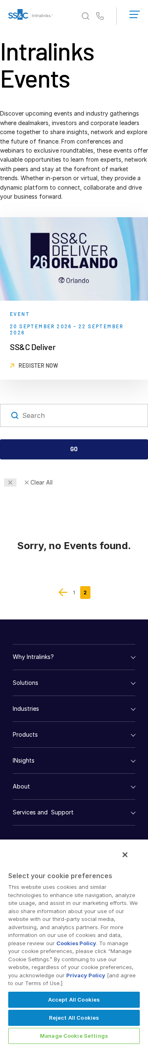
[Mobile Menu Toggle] (135, 12)
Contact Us (99, 16)
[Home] (30, 16)
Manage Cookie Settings (74, 1035)
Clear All (41, 482)
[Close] (125, 855)
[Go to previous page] (63, 592)
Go (74, 448)
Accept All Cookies (74, 999)
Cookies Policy (76, 943)
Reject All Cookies (74, 1017)
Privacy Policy (85, 975)
